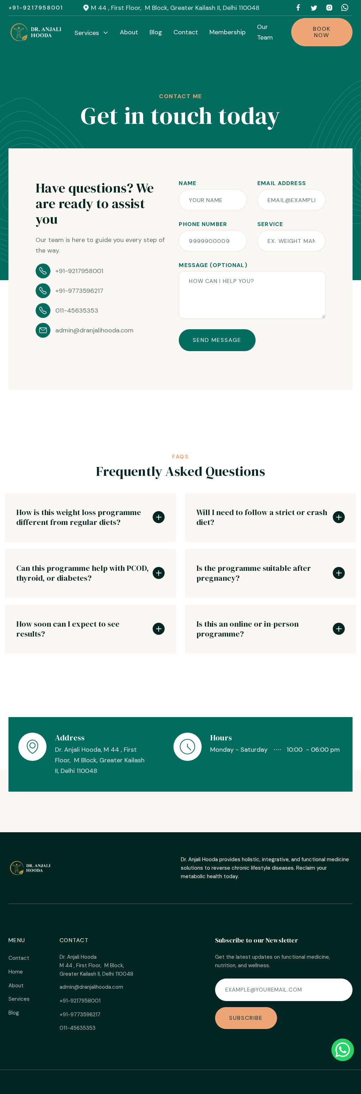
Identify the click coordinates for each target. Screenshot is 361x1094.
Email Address (281, 183)
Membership (227, 32)
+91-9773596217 (80, 1014)
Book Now (322, 32)
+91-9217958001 (35, 7)
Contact (185, 32)
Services (19, 999)
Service (270, 224)
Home (15, 971)
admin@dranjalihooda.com (91, 986)
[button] (91, 33)
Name (187, 183)
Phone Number (203, 224)
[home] (36, 32)
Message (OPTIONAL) (213, 265)
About (129, 32)
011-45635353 (78, 1027)
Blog (155, 32)
